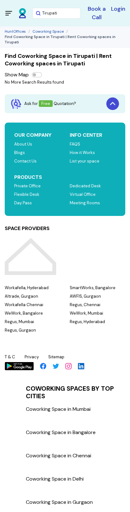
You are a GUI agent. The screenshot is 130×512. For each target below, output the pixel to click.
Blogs (19, 152)
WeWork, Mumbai (86, 313)
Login (118, 9)
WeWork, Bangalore (24, 313)
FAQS (75, 144)
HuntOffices (15, 31)
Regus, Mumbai (19, 321)
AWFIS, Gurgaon (85, 296)
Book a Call (97, 13)
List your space (84, 161)
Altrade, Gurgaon (21, 296)
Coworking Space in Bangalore (61, 432)
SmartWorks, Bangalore (92, 287)
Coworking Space (48, 31)
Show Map (17, 74)
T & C (10, 357)
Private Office (27, 186)
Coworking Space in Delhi (55, 479)
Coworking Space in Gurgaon (59, 502)
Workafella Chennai (24, 304)
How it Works (82, 152)
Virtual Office (83, 194)
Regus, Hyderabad (87, 321)
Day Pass (23, 203)
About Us (23, 144)
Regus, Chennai (85, 304)
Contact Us (25, 161)
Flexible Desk (26, 194)
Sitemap (56, 357)
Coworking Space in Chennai (58, 455)
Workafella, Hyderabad (27, 287)
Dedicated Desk (85, 186)
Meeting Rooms (85, 203)
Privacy (32, 357)
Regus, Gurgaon (20, 330)
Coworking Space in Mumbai (58, 409)
